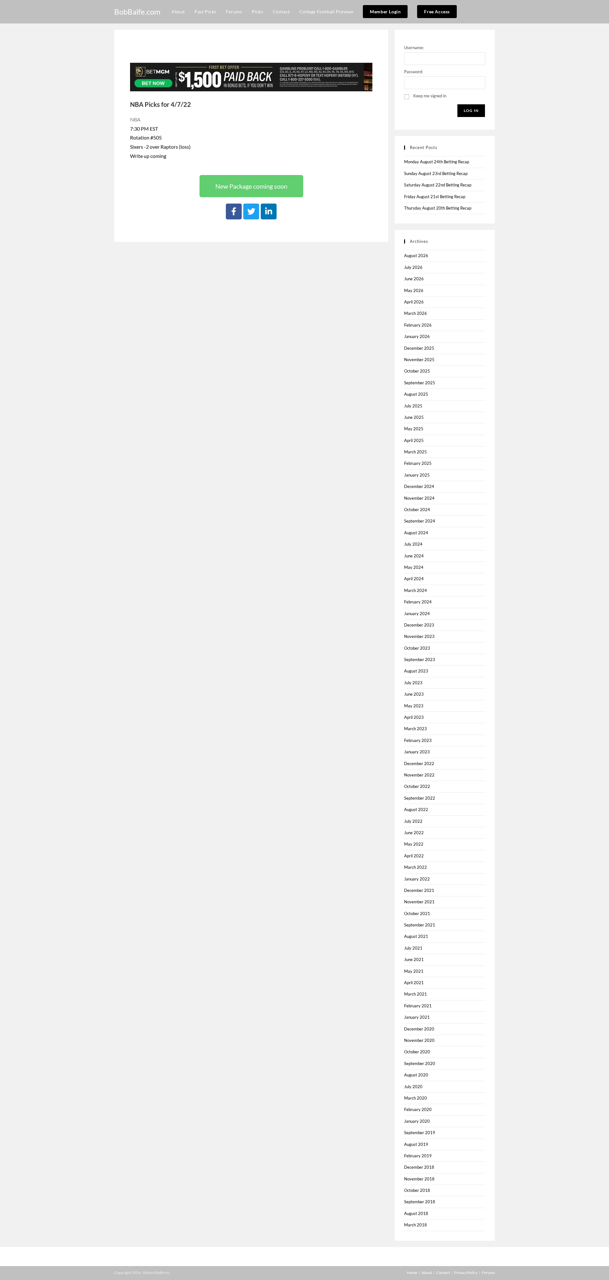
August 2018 (416, 1213)
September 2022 (419, 798)
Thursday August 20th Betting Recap (437, 208)
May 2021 (413, 971)
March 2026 (415, 313)
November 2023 (419, 636)
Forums (488, 1272)
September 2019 (419, 1132)
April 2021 (414, 982)
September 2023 (419, 659)
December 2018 (419, 1167)
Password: (413, 71)
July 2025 (413, 405)
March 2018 (415, 1224)
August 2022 (416, 809)
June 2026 (414, 278)
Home (412, 1272)
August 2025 (416, 394)
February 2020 (418, 1109)
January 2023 (417, 751)
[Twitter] (251, 211)
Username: (414, 47)
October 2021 (417, 913)
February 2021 (418, 1005)
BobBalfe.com (137, 11)
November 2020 (419, 1040)
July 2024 (413, 544)
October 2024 (417, 509)
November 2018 (419, 1178)
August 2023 (416, 670)
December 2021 (419, 890)
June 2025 (414, 417)
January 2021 (417, 1017)
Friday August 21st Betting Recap (434, 196)
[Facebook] (234, 211)
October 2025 (417, 371)
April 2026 (414, 301)
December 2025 (419, 348)
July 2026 (413, 267)
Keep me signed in (429, 95)
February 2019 (418, 1155)
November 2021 (419, 901)
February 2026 (418, 325)
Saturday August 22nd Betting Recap (437, 184)
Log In (471, 110)
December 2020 (419, 1028)
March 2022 (415, 867)
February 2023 (418, 740)
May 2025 (413, 428)
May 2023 (413, 705)
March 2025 (415, 451)
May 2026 (413, 290)
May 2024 (413, 567)
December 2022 (419, 763)
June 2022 (414, 832)
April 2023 (414, 717)
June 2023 (414, 694)
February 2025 (418, 463)
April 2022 (414, 855)
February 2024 (418, 601)
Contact (443, 1272)
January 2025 (417, 475)
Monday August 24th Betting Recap (436, 161)
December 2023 (419, 624)
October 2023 (417, 648)
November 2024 (419, 498)
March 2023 (415, 728)
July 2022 (413, 821)
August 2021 (416, 936)
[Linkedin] (269, 211)
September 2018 (419, 1201)
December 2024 (419, 486)
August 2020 (416, 1074)
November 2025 (419, 359)
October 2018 (417, 1190)
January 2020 (417, 1121)
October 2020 (417, 1051)
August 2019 (416, 1144)
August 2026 (416, 255)
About (427, 1272)
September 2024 (419, 520)
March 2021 (415, 994)
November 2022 (419, 774)
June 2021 (414, 959)
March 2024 (415, 590)
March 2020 (415, 1098)
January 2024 (417, 613)
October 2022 (417, 786)
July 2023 (413, 682)
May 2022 (413, 844)
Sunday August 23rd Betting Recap (436, 173)
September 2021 (419, 924)
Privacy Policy (465, 1272)
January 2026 (417, 336)
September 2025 (419, 382)
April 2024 (414, 578)
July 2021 (413, 948)
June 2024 (414, 555)
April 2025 (414, 440)
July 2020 (413, 1086)
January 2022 (417, 878)
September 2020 (419, 1063)
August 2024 (416, 532)
